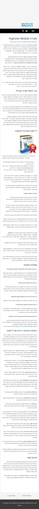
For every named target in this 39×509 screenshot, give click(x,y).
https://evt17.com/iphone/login (23, 326)
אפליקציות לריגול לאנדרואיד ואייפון (26, 42)
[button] (26, 31)
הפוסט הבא (11, 495)
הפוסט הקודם (27, 495)
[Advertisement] (19, 10)
